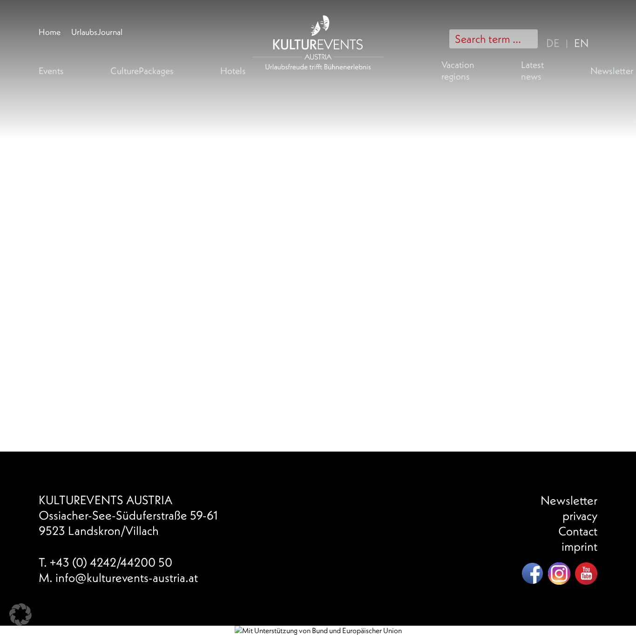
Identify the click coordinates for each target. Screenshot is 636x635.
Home (50, 32)
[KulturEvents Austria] (318, 8)
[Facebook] (532, 573)
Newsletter (611, 70)
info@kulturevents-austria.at (126, 577)
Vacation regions (457, 70)
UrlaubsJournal (96, 32)
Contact (577, 531)
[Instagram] (559, 573)
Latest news (532, 70)
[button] (20, 614)
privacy (579, 515)
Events (51, 70)
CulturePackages (142, 70)
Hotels (233, 70)
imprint (579, 546)
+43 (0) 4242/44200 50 (111, 562)
